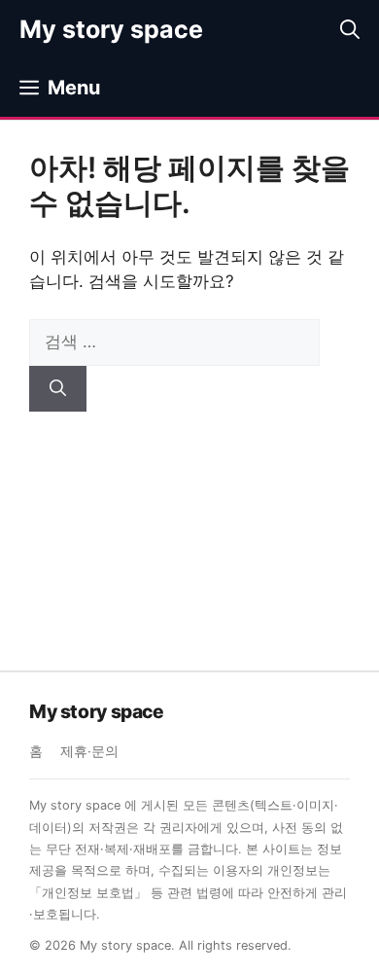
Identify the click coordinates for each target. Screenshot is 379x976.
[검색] (57, 389)
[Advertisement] (189, 526)
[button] (350, 29)
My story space (111, 29)
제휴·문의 (89, 751)
